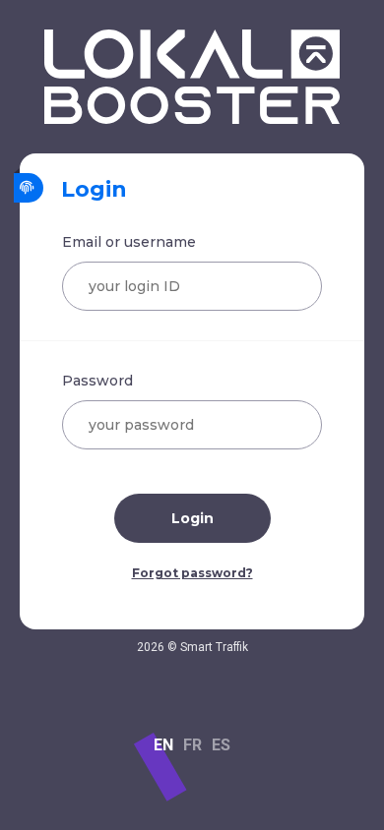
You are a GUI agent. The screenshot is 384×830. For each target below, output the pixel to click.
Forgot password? (192, 572)
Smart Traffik (214, 647)
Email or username (129, 242)
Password (97, 380)
